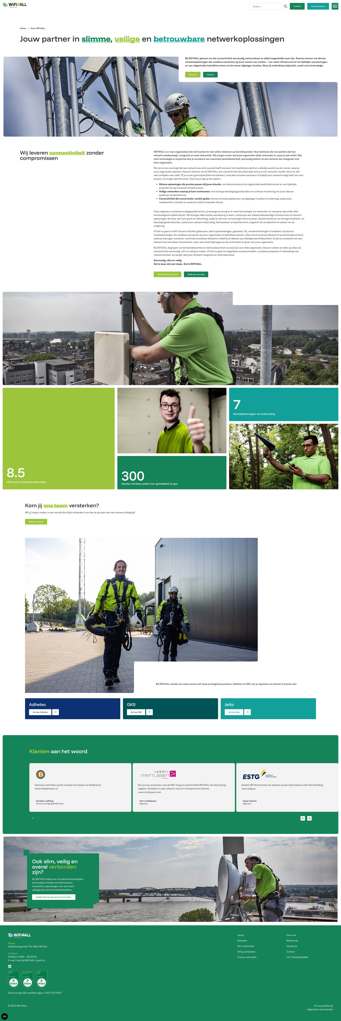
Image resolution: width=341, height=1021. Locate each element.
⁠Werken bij (292, 940)
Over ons (291, 935)
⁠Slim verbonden (245, 946)
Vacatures (292, 946)
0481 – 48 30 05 (28, 956)
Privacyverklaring (323, 1005)
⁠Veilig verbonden (246, 951)
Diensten (242, 940)
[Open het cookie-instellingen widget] (4, 1016)
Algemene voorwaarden (320, 1009)
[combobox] (265, 6)
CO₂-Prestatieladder (297, 957)
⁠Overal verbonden (247, 957)
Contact (291, 951)
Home (23, 28)
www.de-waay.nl (250, 788)
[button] (303, 818)
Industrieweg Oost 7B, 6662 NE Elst (27, 946)
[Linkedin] (9, 966)
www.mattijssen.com (46, 792)
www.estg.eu (145, 788)
